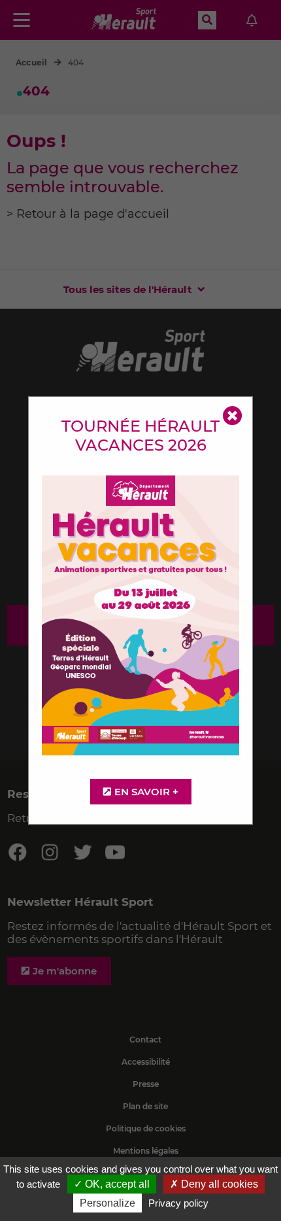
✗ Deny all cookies (214, 1184)
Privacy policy (178, 1203)
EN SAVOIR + (146, 791)
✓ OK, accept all (112, 1184)
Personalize (107, 1203)
